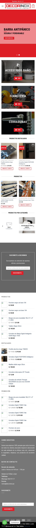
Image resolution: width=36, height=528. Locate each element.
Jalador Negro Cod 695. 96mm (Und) (7, 200)
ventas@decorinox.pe (7, 484)
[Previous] (3, 157)
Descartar (27, 526)
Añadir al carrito (7, 168)
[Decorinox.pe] (17, 6)
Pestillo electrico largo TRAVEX (7, 163)
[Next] (33, 157)
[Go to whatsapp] (4, 522)
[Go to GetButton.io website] (5, 526)
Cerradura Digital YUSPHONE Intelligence (26, 163)
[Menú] (2, 6)
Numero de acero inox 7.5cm (26, 200)
